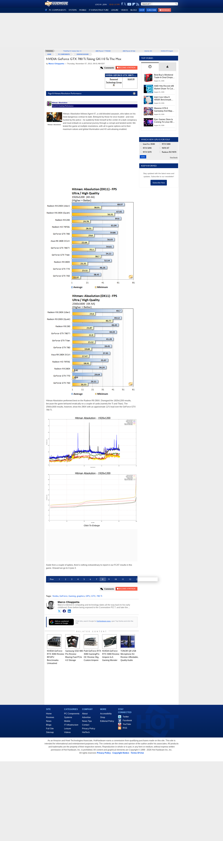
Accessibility (106, 714)
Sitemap (50, 732)
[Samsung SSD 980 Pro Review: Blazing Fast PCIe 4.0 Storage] (72, 642)
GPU (88, 596)
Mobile (67, 721)
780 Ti (99, 596)
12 (130, 579)
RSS (125, 728)
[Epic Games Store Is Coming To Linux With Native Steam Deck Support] (148, 122)
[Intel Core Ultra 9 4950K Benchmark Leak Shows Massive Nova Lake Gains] (148, 100)
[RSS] (137, 4)
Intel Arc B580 (148, 144)
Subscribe (151, 10)
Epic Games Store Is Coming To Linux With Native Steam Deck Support (164, 120)
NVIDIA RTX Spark (167, 51)
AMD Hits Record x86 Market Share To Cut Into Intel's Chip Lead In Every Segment (164, 87)
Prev (52, 579)
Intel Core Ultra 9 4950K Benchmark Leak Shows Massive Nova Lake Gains (164, 98)
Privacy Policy (88, 728)
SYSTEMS (73, 10)
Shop (141, 10)
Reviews (50, 717)
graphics (81, 596)
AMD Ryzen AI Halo (129, 51)
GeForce (63, 596)
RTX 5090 (147, 148)
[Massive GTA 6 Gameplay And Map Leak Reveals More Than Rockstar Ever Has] (148, 111)
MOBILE (82, 10)
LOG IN (98, 4)
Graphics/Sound (83, 54)
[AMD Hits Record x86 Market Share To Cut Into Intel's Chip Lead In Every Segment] (148, 89)
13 (137, 579)
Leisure (67, 728)
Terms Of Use (137, 753)
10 (116, 579)
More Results (174, 157)
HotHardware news (104, 621)
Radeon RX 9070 (168, 152)
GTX (93, 596)
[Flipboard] (133, 4)
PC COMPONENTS (57, 10)
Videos (67, 732)
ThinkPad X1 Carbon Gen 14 (72, 51)
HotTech (86, 732)
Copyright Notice (120, 753)
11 (123, 579)
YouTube (127, 724)
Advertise (86, 717)
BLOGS (133, 10)
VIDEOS (124, 10)
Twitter (126, 717)
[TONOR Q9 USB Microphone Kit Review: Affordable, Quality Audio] (128, 642)
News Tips (87, 721)
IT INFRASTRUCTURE (99, 10)
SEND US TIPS (114, 4)
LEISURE (114, 10)
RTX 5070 (147, 152)
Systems (68, 717)
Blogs (48, 725)
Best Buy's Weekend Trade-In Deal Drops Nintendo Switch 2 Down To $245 (163, 76)
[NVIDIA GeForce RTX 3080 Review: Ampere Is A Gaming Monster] (109, 642)
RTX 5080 (165, 144)
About (84, 714)
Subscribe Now (159, 183)
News (48, 721)
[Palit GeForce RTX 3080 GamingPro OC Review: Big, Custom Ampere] (91, 642)
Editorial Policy (107, 721)
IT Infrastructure (71, 725)
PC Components (64, 54)
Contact (85, 725)
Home (49, 714)
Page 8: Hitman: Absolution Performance (64, 93)
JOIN (105, 4)
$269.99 (131, 79)
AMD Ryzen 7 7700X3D (103, 51)
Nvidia (55, 596)
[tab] (150, 66)
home (49, 54)
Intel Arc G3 (148, 51)
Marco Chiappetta (68, 602)
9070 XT (165, 148)
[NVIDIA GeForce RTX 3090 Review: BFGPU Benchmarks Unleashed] (54, 642)
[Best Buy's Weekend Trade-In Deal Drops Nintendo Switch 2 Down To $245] (148, 78)
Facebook (127, 720)
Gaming (72, 596)
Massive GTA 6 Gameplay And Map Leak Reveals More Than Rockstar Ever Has (163, 109)
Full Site (50, 728)
